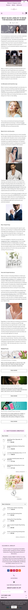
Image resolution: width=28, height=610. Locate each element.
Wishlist (13, 5)
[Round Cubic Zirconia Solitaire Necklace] (14, 311)
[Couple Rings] (14, 260)
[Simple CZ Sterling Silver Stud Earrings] (14, 109)
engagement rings (5, 241)
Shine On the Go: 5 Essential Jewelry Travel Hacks (10, 411)
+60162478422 (14, 578)
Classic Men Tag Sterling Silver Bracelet (10, 187)
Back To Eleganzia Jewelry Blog (15, 430)
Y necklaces (18, 279)
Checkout (8, 5)
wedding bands (14, 241)
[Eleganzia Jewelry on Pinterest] (11, 570)
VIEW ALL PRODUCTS (21, 471)
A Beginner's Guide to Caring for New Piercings (10, 385)
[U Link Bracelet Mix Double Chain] (14, 155)
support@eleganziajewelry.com (14, 584)
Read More (14, 370)
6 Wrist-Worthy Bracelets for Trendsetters (9, 360)
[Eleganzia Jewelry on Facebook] (8, 570)
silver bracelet (17, 193)
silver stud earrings (20, 90)
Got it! (14, 607)
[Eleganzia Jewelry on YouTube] (16, 570)
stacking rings (4, 234)
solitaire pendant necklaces (7, 279)
